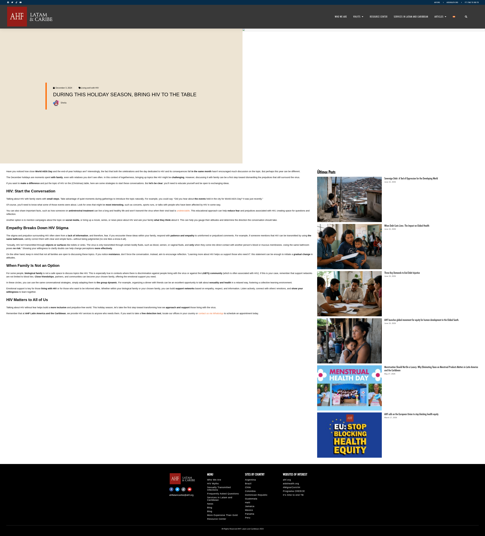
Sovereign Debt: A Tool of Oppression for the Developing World (411, 178)
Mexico (249, 510)
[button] (466, 17)
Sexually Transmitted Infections (219, 488)
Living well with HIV (90, 88)
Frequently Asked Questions (223, 493)
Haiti (247, 502)
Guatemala (251, 498)
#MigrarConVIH (291, 487)
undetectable (183, 210)
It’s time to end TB (472, 2)
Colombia (250, 491)
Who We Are (341, 16)
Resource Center (378, 16)
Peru (247, 517)
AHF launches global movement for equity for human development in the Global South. (421, 319)
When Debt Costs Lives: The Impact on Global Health (406, 225)
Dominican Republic (256, 495)
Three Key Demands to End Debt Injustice (402, 272)
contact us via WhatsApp (210, 313)
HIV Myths (213, 483)
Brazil (248, 483)
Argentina (250, 480)
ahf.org (437, 2)
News (210, 504)
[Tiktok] (16, 2)
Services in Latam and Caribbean (411, 16)
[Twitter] (12, 2)
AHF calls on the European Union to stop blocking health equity (411, 414)
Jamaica (249, 506)
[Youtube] (20, 2)
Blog (209, 507)
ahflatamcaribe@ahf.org (181, 495)
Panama (249, 514)
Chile (248, 487)
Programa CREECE (294, 491)
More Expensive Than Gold (222, 515)
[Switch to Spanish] (454, 17)
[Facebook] (8, 2)
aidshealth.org (452, 2)
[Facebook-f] (171, 489)
